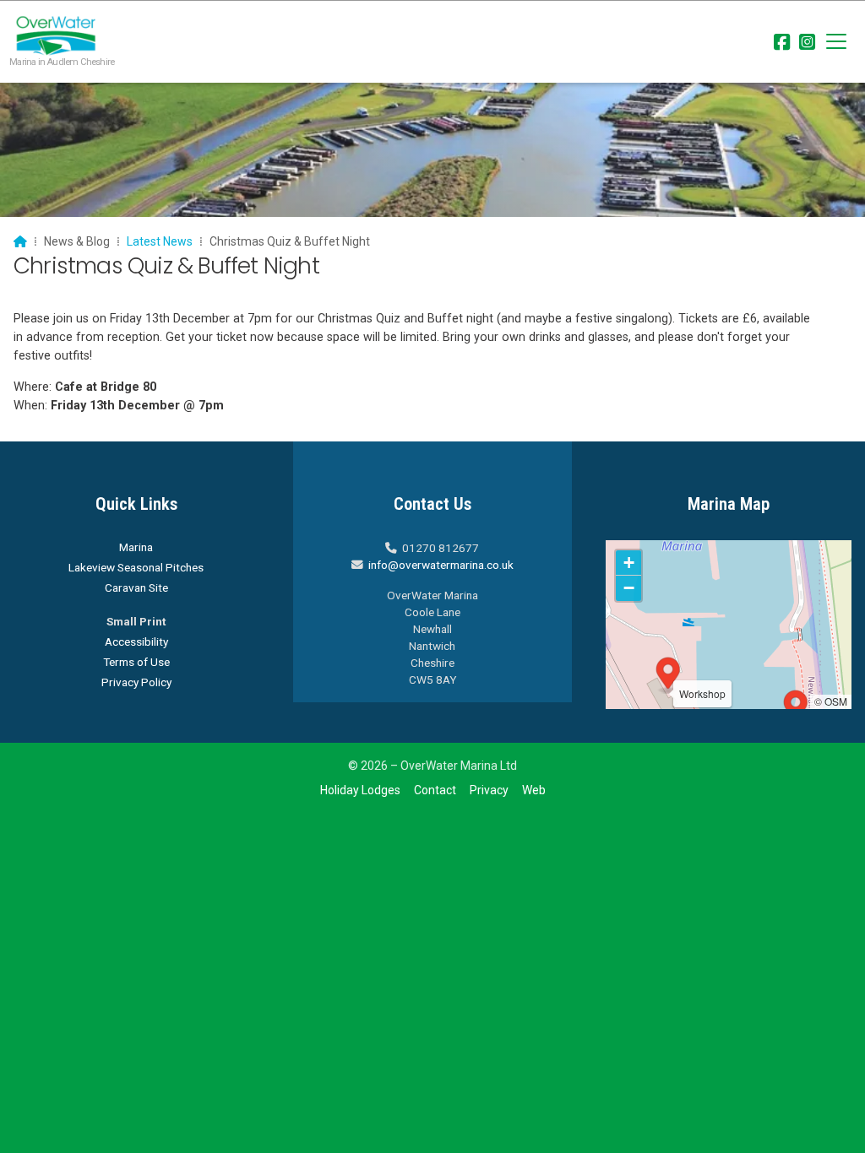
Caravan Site (136, 587)
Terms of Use (136, 662)
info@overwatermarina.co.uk (441, 564)
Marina (136, 547)
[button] (836, 41)
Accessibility (136, 641)
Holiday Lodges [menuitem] (360, 790)
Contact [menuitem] (435, 790)
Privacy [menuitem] (489, 790)
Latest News (160, 241)
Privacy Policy (136, 682)
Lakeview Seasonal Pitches (136, 567)
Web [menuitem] (534, 790)
